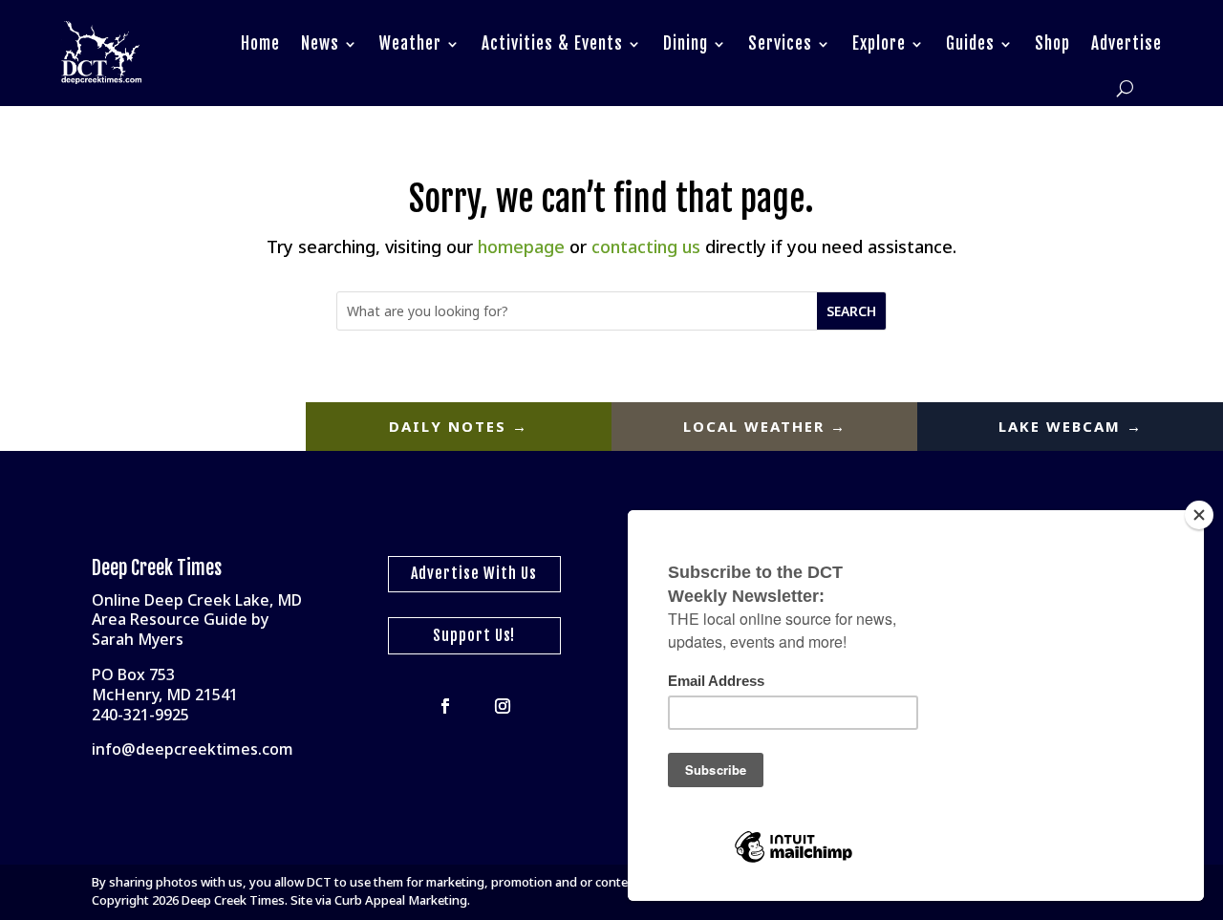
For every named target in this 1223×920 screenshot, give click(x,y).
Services (780, 43)
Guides (970, 43)
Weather (410, 43)
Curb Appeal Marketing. (402, 900)
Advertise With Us (474, 573)
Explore (879, 43)
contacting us (645, 246)
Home (260, 43)
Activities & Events (552, 43)
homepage (521, 246)
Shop (1052, 43)
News (320, 43)
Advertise (1126, 43)
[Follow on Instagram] (502, 706)
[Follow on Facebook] (445, 706)
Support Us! (474, 635)
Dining (685, 43)
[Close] (1199, 515)
